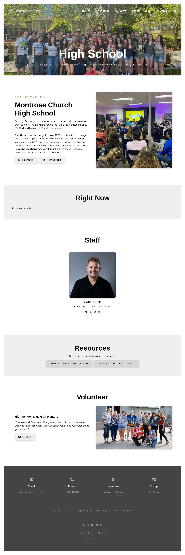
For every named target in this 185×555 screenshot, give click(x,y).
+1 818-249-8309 (72, 492)
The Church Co (92, 538)
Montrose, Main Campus (113, 492)
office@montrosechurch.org (31, 492)
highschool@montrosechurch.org (69, 425)
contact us (42, 152)
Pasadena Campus (113, 495)
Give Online (154, 492)
